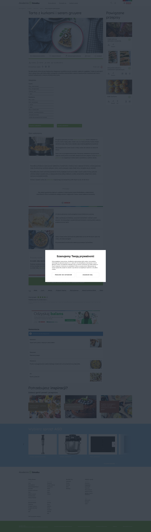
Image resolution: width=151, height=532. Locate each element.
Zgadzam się (87, 275)
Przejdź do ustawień (63, 275)
